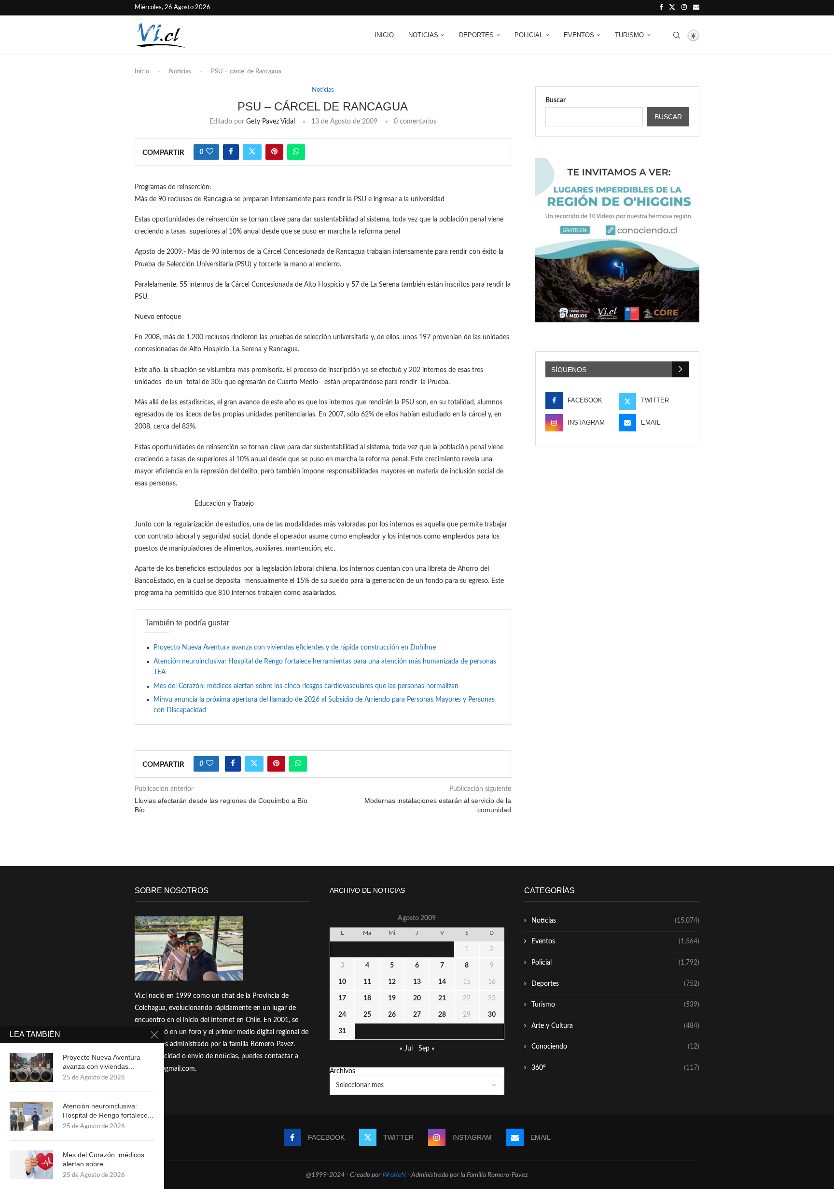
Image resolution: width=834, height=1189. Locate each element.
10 (342, 982)
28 (442, 1014)
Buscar (555, 100)
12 (392, 982)
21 (442, 998)
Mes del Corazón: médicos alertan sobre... (103, 1159)
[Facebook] (661, 7)
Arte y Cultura (615, 1026)
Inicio (384, 35)
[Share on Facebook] (231, 152)
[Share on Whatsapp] (296, 152)
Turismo (629, 35)
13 (417, 982)
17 (342, 998)
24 (342, 1014)
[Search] (676, 35)
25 (367, 1014)
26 (392, 1014)
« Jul (406, 1048)
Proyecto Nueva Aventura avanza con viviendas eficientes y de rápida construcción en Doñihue (294, 647)
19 (392, 998)
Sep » (426, 1048)
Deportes (476, 35)
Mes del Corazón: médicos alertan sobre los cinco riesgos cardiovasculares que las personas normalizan (306, 686)
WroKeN (394, 1175)
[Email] (696, 7)
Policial (528, 35)
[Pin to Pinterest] (274, 152)
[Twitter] (672, 7)
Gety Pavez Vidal (270, 121)
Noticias (423, 35)
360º (615, 1068)
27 (417, 1014)
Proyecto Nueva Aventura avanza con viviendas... (101, 1061)
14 (442, 982)
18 (367, 998)
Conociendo (615, 1046)
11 (367, 982)
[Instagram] (684, 7)
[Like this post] (209, 152)
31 (342, 1031)
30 (492, 1014)
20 (417, 998)
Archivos (342, 1071)
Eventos (579, 35)
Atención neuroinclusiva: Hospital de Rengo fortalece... (108, 1110)
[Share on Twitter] (252, 152)
